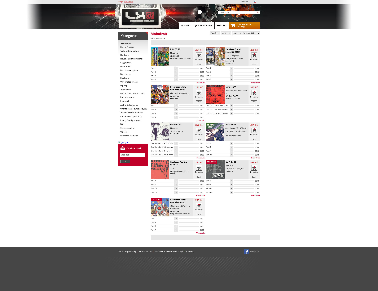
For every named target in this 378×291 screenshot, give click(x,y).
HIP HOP (123, 85)
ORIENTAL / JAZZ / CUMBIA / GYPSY (133, 108)
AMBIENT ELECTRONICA (129, 105)
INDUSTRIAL (124, 101)
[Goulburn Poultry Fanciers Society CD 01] (160, 178)
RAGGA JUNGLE (125, 62)
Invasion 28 (230, 124)
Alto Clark (174, 93)
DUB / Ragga (125, 74)
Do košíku (199, 59)
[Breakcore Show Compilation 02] (160, 216)
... (240, 55)
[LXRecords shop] (140, 17)
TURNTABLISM (125, 89)
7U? (173, 168)
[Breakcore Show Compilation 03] (160, 103)
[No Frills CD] (215, 178)
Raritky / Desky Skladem (130, 120)
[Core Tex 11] (215, 103)
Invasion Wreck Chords (237, 131)
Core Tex (232, 96)
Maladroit (174, 53)
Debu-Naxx (183, 93)
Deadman (229, 90)
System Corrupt (179, 171)
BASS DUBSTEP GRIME (129, 70)
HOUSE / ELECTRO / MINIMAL (131, 58)
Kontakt (222, 25)
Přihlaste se (128, 1)
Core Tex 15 (175, 124)
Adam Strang (230, 128)
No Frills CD (230, 162)
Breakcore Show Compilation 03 (178, 88)
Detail (199, 64)
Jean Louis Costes (240, 90)
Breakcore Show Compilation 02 (178, 201)
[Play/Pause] (176, 68)
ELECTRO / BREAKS (127, 47)
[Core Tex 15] (160, 140)
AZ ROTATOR (241, 128)
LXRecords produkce (129, 135)
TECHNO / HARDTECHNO (129, 51)
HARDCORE (124, 55)
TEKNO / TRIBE (125, 43)
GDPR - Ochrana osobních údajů (169, 251)
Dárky (123, 124)
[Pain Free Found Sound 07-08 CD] (215, 65)
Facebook (255, 251)
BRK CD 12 (175, 49)
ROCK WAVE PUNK (127, 97)
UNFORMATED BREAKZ (128, 81)
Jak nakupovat (203, 25)
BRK (174, 56)
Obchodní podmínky (127, 251)
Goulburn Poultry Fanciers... (178, 163)
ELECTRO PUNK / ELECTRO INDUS (132, 93)
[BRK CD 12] (160, 65)
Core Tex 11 (230, 87)
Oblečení (124, 131)
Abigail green (175, 206)
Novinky (186, 25)
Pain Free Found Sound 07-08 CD (233, 50)
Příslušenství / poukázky (131, 116)
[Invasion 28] (215, 140)
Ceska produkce (127, 128)
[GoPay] (123, 142)
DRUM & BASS (126, 66)
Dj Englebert (234, 55)
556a (227, 166)
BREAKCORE (124, 78)
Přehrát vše (200, 83)
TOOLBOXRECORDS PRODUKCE (131, 112)
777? (227, 55)
